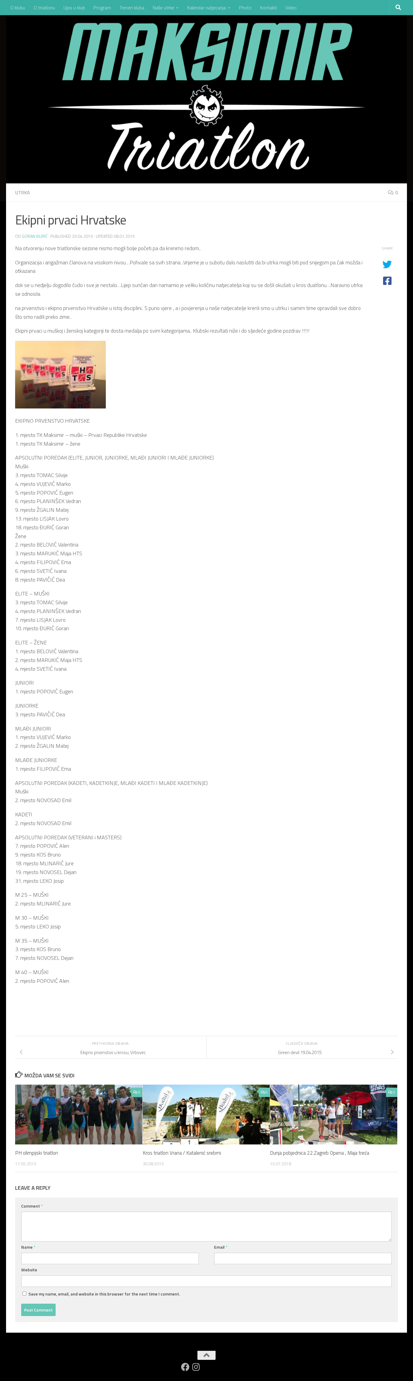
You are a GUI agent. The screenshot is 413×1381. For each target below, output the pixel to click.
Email (220, 1247)
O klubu (17, 7)
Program (102, 7)
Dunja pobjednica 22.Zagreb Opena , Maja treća (319, 1153)
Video (291, 7)
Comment (32, 1206)
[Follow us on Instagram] (196, 1367)
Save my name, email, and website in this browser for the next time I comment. (104, 1294)
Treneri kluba (131, 7)
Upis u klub (74, 7)
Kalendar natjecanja (206, 7)
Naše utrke (163, 7)
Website (29, 1269)
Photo (245, 7)
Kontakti (268, 7)
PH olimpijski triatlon (36, 1153)
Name (28, 1247)
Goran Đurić (35, 236)
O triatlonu (44, 7)
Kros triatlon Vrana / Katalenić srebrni (182, 1153)
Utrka (22, 192)
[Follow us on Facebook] (185, 1367)
